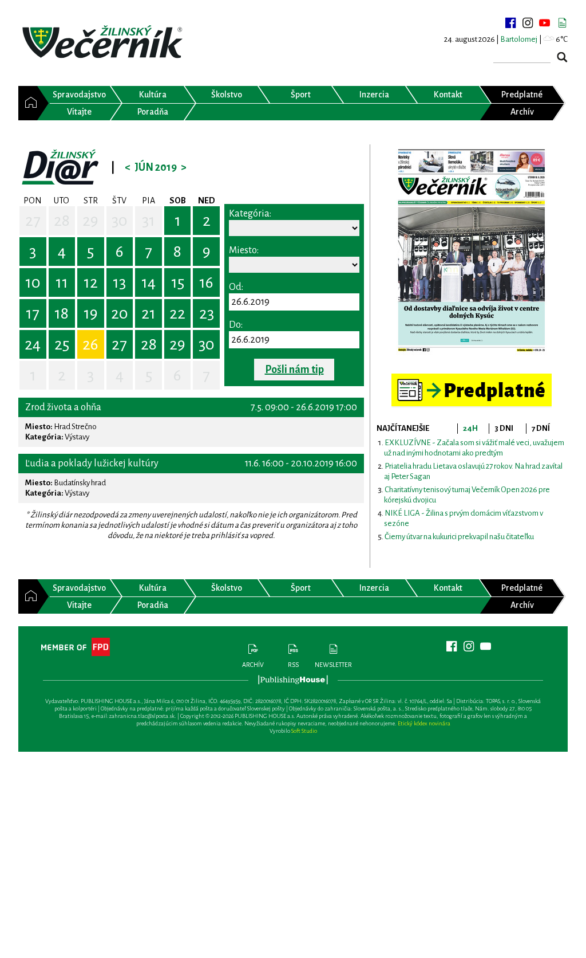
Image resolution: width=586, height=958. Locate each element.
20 (119, 313)
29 (90, 220)
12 (91, 282)
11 (62, 282)
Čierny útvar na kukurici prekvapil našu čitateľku (459, 536)
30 (120, 220)
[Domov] (27, 103)
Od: (236, 287)
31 (148, 220)
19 (91, 313)
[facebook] (510, 23)
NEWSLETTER (333, 664)
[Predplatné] (471, 378)
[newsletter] (562, 23)
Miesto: (244, 250)
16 (206, 282)
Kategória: (250, 214)
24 (33, 344)
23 (206, 313)
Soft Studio (304, 731)
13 (119, 282)
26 (90, 344)
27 (33, 220)
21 (148, 313)
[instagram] (527, 23)
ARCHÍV (253, 664)
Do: (236, 325)
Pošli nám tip (294, 369)
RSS (293, 664)
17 (32, 313)
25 (61, 344)
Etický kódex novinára (424, 723)
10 (33, 282)
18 (61, 313)
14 (148, 282)
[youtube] (545, 23)
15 (177, 282)
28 (62, 220)
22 (177, 313)
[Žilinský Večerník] (104, 42)
